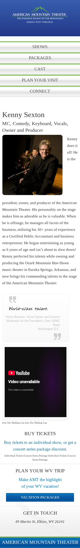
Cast (40, 69)
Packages (40, 57)
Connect (40, 91)
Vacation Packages (40, 497)
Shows (40, 46)
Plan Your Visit (40, 80)
